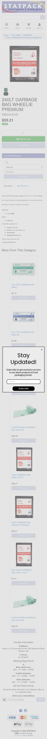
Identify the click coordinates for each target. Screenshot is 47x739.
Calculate (24, 176)
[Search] (42, 17)
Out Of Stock (23, 631)
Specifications (22, 186)
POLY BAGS (16, 35)
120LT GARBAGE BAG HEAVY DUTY (21, 476)
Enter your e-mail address (23, 695)
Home (6, 35)
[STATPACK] (23, 6)
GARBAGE (27, 35)
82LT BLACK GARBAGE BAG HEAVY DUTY (22, 571)
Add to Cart (25, 138)
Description (8, 186)
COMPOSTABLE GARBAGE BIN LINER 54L (24, 428)
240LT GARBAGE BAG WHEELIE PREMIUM (23, 37)
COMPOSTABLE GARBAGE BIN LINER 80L (24, 618)
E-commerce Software (21, 735)
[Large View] (6, 92)
